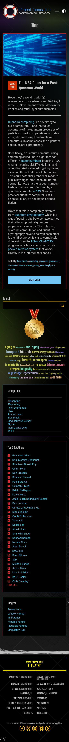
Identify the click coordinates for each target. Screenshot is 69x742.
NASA (35, 369)
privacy (36, 265)
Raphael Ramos (21, 537)
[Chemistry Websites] (34, 325)
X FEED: (15, 689)
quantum (20, 214)
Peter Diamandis (17, 407)
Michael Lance (20, 563)
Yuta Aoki (17, 520)
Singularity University (19, 420)
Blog (34, 25)
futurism (13, 361)
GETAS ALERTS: (43, 684)
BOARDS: (40, 694)
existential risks (45, 356)
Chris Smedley (20, 581)
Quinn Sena (19, 468)
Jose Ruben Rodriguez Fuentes (29, 498)
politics (49, 370)
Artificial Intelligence (47, 348)
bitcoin (51, 352)
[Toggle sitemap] (57, 11)
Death (36, 356)
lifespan (15, 369)
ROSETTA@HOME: (13, 708)
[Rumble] (47, 728)
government (54, 261)
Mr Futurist (14, 617)
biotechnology (39, 352)
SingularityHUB (16, 629)
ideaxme (57, 361)
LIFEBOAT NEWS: (43, 677)
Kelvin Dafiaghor (21, 490)
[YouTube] (41, 728)
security (11, 270)
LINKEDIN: (15, 684)
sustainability (14, 378)
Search (62, 305)
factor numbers (31, 160)
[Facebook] (22, 728)
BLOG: (39, 689)
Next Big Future (16, 621)
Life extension (56, 365)
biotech (25, 352)
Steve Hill (17, 551)
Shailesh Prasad (21, 477)
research (41, 374)
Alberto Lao (18, 529)
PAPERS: (40, 708)
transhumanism (41, 377)
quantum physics (47, 265)
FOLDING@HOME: (15, 703)
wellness (56, 377)
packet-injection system (23, 249)
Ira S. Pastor (19, 576)
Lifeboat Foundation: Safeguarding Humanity (26, 11)
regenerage (15, 373)
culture (32, 356)
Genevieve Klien (21, 455)
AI (14, 347)
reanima (56, 369)
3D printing (14, 401)
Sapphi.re (58, 723)
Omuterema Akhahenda (25, 507)
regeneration (30, 373)
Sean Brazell (19, 546)
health (27, 360)
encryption (43, 261)
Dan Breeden (19, 472)
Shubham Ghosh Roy (24, 464)
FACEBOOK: (13, 677)
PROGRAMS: (41, 703)
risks (46, 374)
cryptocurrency (24, 356)
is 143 (37, 191)
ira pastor (40, 365)
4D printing (14, 404)
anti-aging (32, 347)
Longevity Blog (16, 613)
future (62, 355)
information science (16, 265)
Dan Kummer (19, 503)
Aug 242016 (12, 86)
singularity (52, 374)
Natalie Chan (19, 542)
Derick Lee (18, 524)
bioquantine (60, 347)
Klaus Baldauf (20, 511)
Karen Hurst (22, 261)
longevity (26, 369)
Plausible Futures (17, 625)
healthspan (39, 360)
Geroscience (14, 609)
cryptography (35, 214)
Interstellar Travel (27, 365)
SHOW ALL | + (12, 585)
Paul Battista (19, 481)
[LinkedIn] (35, 728)
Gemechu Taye (20, 485)
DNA (10, 411)
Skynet (11, 424)
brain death (8, 356)
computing (33, 261)
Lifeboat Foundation (27, 723)
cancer (15, 356)
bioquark (12, 352)
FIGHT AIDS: (17, 699)
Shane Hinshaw (21, 533)
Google (19, 361)
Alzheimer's (20, 348)
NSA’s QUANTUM (42, 241)
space (59, 373)
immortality (12, 365)
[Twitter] (28, 728)
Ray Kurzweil (15, 414)
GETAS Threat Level (34, 665)
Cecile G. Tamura (22, 516)
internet (29, 265)
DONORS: (24, 694)
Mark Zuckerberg (17, 427)
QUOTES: (40, 713)
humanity (51, 361)
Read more (34, 280)
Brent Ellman (19, 555)
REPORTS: (41, 699)
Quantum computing (21, 122)
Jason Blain (19, 568)
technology (26, 378)
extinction (55, 356)
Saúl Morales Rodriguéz (25, 460)
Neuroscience (42, 370)
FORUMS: (26, 713)
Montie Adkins (20, 572)
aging (8, 347)
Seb (14, 559)
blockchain (59, 352)
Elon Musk (13, 417)
